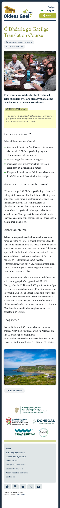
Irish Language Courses (15, 453)
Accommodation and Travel (17, 473)
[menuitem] (48, 7)
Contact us (10, 477)
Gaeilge (51, 7)
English (50, 10)
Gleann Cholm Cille (16, 47)
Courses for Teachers (14, 469)
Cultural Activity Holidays (16, 457)
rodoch (18, 494)
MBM (23, 494)
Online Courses (12, 461)
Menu (49, 15)
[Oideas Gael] (18, 12)
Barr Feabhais (16, 391)
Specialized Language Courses (20, 42)
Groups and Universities (16, 465)
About (8, 449)
